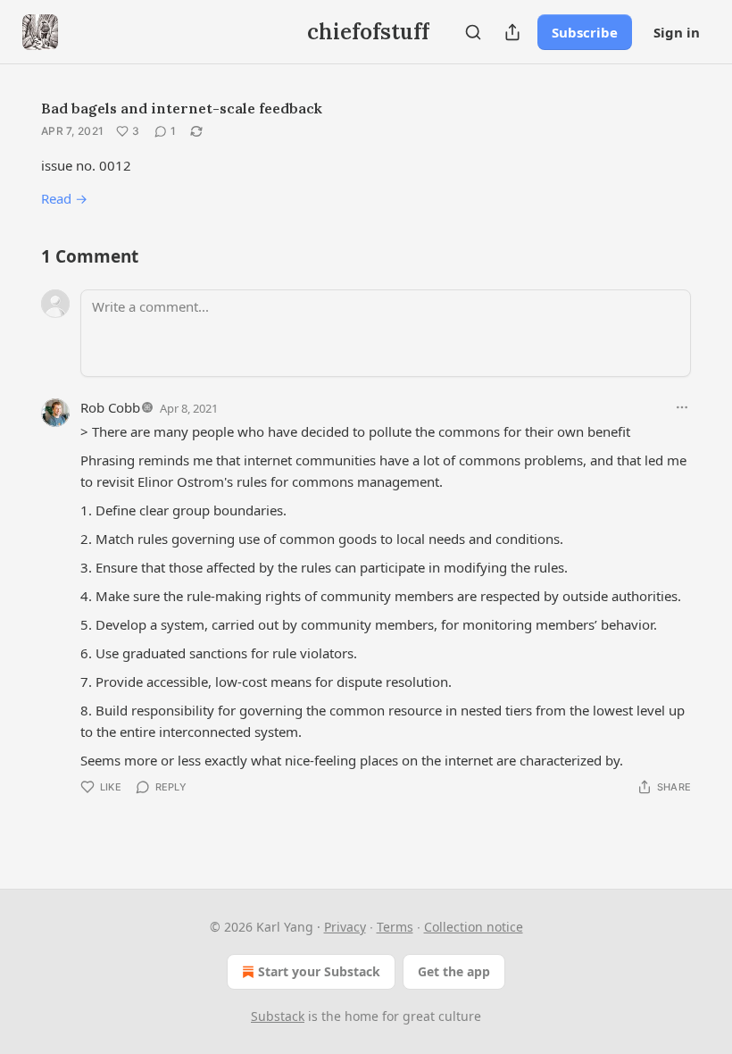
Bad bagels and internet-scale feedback (181, 108)
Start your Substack (319, 971)
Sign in (676, 32)
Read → (64, 198)
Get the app (454, 971)
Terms (395, 926)
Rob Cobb (110, 407)
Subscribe (585, 32)
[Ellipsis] (682, 407)
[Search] (473, 32)
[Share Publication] (512, 32)
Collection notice (473, 926)
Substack (277, 1016)
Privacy (345, 926)
